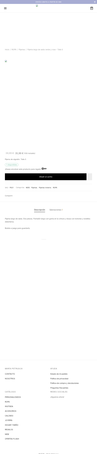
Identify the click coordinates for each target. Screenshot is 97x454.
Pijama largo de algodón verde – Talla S (45, 277)
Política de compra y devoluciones (64, 383)
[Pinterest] (30, 196)
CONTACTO (10, 374)
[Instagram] (57, 401)
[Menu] (5, 8)
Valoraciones (56, 210)
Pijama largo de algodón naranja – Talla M (15, 277)
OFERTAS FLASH (12, 439)
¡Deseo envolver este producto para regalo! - (23, 169)
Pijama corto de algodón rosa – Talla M (76, 277)
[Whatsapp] (19, 196)
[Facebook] (15, 196)
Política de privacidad (59, 378)
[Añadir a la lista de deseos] (89, 176)
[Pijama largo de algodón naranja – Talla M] (18, 260)
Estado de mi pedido (58, 374)
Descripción (39, 210)
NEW (28, 188)
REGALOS (9, 429)
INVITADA (9, 406)
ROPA (14, 49)
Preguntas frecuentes (59, 388)
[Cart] (91, 8)
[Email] (23, 196)
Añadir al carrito (45, 177)
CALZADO (9, 416)
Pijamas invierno (45, 188)
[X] (27, 196)
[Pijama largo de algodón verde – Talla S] (48, 260)
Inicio (7, 49)
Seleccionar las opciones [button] (16, 286)
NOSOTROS (10, 378)
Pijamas (22, 49)
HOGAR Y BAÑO (11, 425)
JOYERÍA (8, 420)
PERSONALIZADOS (13, 397)
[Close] (95, 2)
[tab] (39, 210)
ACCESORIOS (10, 411)
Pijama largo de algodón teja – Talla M (16, 323)
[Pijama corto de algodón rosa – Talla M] (79, 260)
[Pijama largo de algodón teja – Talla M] (18, 306)
